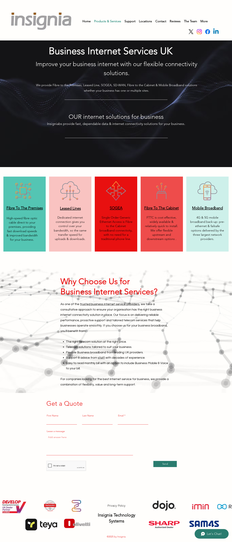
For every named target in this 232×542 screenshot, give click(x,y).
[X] (191, 31)
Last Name (88, 415)
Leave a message (56, 431)
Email (121, 415)
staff (101, 357)
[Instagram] (199, 31)
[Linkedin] (216, 31)
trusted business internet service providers (109, 304)
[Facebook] (207, 31)
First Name (52, 415)
